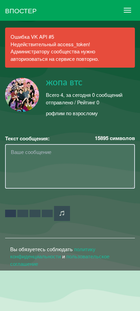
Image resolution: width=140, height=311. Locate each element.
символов (115, 138)
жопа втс (64, 82)
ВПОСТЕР (21, 10)
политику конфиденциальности (52, 252)
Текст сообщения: (27, 138)
